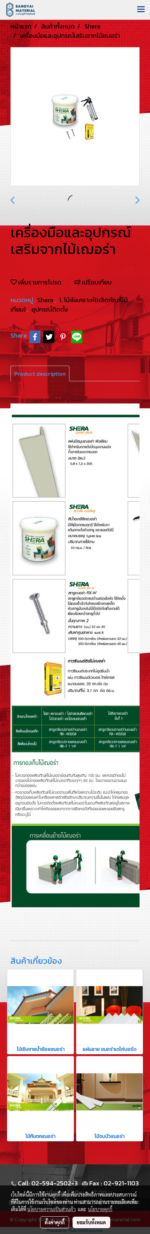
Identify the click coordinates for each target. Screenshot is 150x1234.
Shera (46, 300)
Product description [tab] (40, 373)
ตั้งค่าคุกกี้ (55, 1222)
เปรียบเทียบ (96, 282)
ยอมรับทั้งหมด (91, 1222)
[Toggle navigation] (141, 9)
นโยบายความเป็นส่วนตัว (51, 1209)
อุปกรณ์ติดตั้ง (49, 309)
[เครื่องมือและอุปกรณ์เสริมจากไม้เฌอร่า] (75, 117)
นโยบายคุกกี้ (100, 1209)
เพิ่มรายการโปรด (39, 282)
